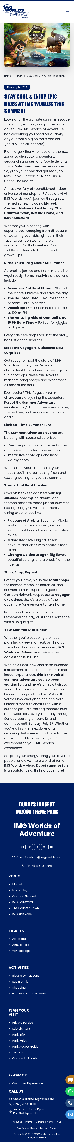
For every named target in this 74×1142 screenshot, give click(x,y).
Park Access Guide (25, 1046)
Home (7, 75)
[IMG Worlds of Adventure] (16, 11)
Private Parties (22, 1023)
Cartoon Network (24, 896)
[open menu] (67, 11)
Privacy (54, 1128)
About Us (17, 1121)
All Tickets (19, 939)
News (50, 1121)
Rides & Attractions (25, 976)
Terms (43, 1128)
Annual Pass (20, 945)
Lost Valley (19, 890)
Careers (39, 1121)
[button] (23, 847)
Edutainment (21, 1029)
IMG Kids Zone (22, 914)
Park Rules (19, 1040)
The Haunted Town (25, 908)
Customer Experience (27, 1083)
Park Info (18, 1035)
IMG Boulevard (22, 902)
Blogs (19, 75)
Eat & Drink (20, 981)
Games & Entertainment (29, 993)
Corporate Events (25, 1058)
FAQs (58, 1121)
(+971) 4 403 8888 (39, 866)
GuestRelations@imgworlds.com (39, 857)
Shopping (19, 987)
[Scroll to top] (70, 1126)
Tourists (17, 1052)
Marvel (17, 884)
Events (28, 1121)
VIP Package (21, 951)
